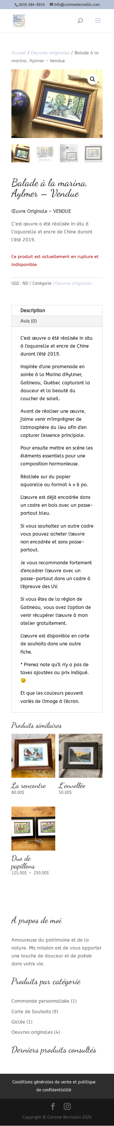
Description (32, 310)
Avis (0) (28, 321)
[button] (92, 79)
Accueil (18, 52)
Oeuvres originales (50, 52)
